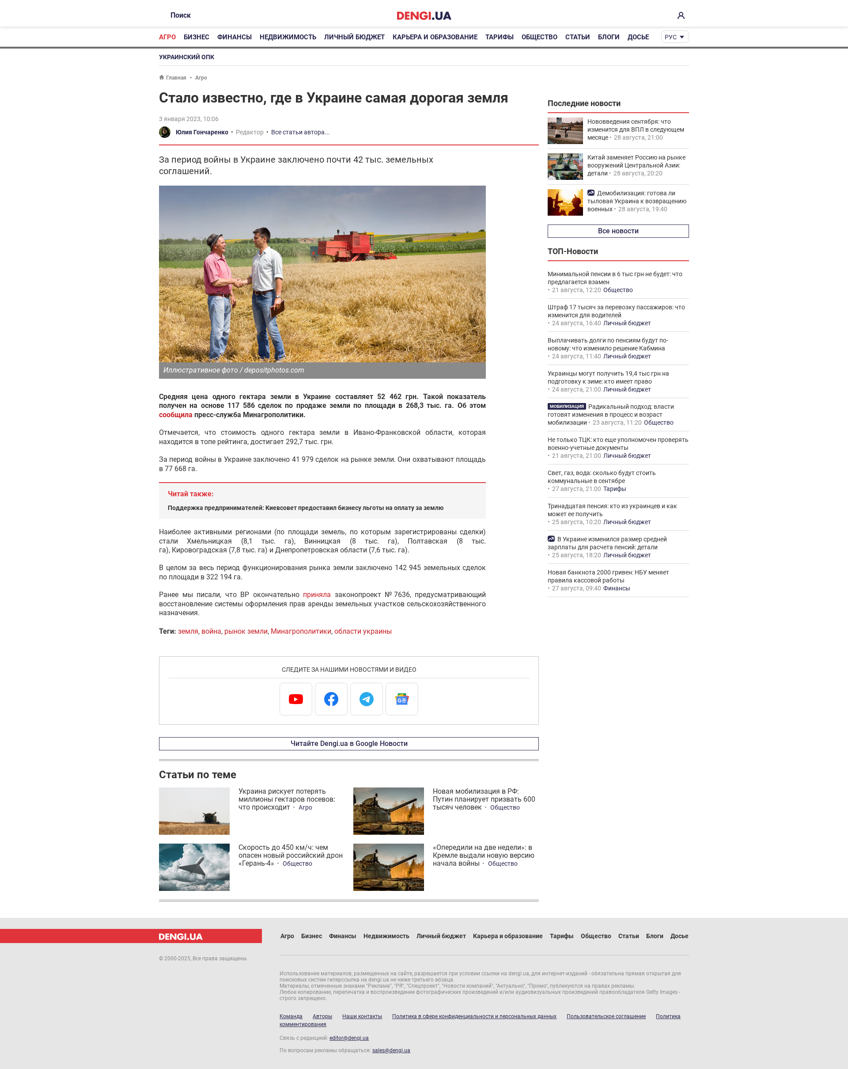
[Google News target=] (402, 699)
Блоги (609, 37)
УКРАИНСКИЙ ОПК (186, 57)
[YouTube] (296, 699)
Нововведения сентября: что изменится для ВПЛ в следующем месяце (635, 129)
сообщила (176, 415)
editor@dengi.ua (349, 1038)
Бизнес (196, 37)
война (211, 631)
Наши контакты (362, 1016)
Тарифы (499, 37)
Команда (291, 1016)
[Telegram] (366, 699)
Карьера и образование (435, 37)
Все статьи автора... (300, 132)
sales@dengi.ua (391, 1050)
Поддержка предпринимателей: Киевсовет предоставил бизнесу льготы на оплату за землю (305, 507)
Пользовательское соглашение (606, 1016)
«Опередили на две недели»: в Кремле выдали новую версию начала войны (483, 855)
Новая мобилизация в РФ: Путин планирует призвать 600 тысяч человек (484, 799)
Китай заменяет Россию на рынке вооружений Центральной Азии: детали (636, 165)
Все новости (618, 231)
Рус (671, 37)
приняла (317, 594)
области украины (363, 631)
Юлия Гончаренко (202, 132)
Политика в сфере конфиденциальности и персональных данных (474, 1016)
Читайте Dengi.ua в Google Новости (349, 743)
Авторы (322, 1016)
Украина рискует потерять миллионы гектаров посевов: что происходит (286, 799)
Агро (167, 37)
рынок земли (246, 631)
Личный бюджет (354, 37)
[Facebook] (331, 699)
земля (188, 631)
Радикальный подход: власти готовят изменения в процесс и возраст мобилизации (611, 414)
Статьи (577, 37)
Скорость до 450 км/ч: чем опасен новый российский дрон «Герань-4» (290, 855)
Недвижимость (288, 37)
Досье (638, 37)
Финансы (234, 37)
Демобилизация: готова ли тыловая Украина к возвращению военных (636, 201)
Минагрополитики (301, 631)
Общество (539, 37)
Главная (176, 78)
